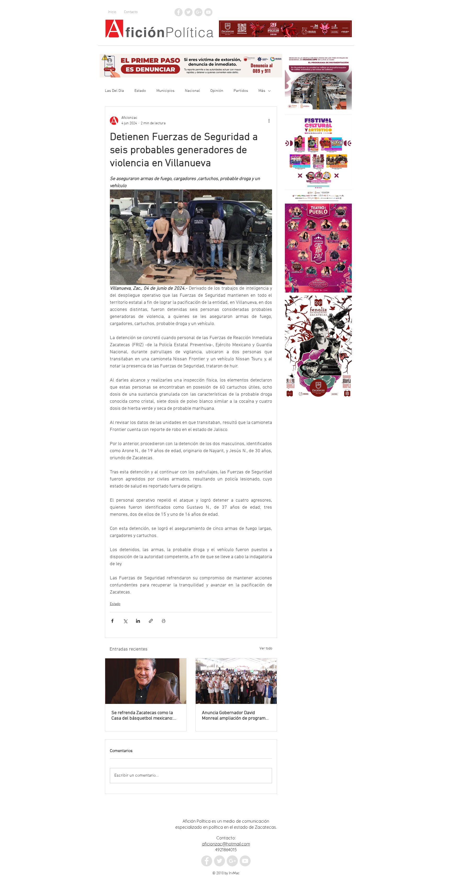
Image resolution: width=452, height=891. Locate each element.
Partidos (241, 90)
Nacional (192, 90)
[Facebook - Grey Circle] (178, 12)
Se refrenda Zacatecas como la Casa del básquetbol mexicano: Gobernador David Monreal (142, 715)
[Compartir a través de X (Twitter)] (125, 620)
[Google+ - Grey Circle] (198, 12)
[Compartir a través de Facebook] (112, 620)
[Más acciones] (269, 120)
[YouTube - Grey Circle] (208, 12)
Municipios (165, 90)
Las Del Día (114, 90)
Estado (140, 90)
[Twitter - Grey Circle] (188, 12)
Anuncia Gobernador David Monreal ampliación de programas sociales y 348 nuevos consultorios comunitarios (236, 715)
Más (261, 90)
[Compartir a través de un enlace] (150, 620)
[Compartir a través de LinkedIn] (137, 620)
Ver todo (265, 648)
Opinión (216, 90)
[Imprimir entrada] (163, 620)
